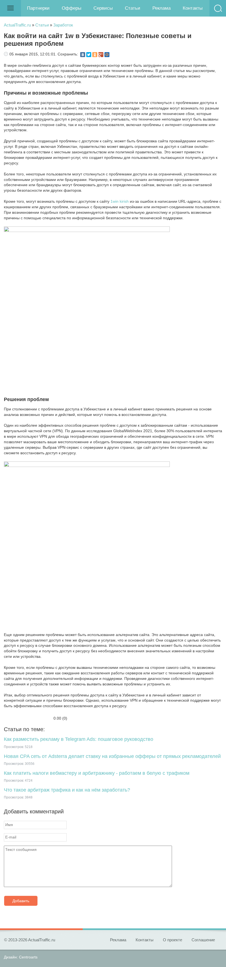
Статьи (132, 8)
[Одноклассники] (94, 54)
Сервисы (103, 8)
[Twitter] (88, 54)
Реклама (161, 8)
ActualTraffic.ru (17, 25)
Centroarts (28, 957)
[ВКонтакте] (82, 54)
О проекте (172, 939)
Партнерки (38, 8)
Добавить (20, 901)
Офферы (71, 8)
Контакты (193, 8)
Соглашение (203, 939)
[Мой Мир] (106, 54)
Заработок (63, 25)
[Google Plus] (100, 54)
